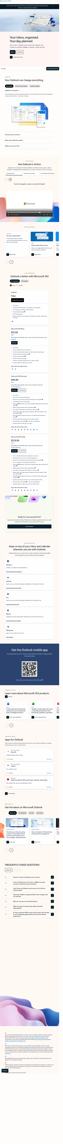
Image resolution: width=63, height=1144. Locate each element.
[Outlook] (12, 369)
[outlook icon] (12, 321)
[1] (5, 1032)
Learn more (7, 1053)
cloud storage (19, 314)
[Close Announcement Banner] (52, 6)
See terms (13, 339)
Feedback (4, 1070)
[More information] (24, 311)
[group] (17, 244)
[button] (23, 68)
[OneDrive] (15, 369)
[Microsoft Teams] (37, 429)
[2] (5, 1043)
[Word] (15, 429)
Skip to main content (5, 1)
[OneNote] (27, 429)
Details (20, 1060)
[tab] (9, 86)
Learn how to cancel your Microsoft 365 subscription (32, 1038)
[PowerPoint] (21, 429)
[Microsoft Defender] (34, 429)
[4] (5, 1062)
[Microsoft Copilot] (12, 429)
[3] (5, 1056)
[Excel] (18, 429)
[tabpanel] (29, 119)
